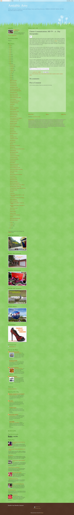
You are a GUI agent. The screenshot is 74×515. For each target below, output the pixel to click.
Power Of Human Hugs (14, 114)
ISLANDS (11, 400)
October (11, 68)
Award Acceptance (13, 99)
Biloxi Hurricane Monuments (14, 183)
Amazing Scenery (13, 160)
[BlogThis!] (44, 72)
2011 (10, 59)
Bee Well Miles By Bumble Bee (15, 218)
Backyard (11, 143)
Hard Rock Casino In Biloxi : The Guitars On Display (17, 206)
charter (40, 73)
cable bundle (36, 73)
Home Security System (13, 208)
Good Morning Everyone (14, 102)
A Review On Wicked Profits (14, 155)
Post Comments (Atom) (36, 116)
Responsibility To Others (14, 87)
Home (47, 114)
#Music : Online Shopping (18, 368)
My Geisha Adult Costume (17, 472)
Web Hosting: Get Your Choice (15, 145)
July (11, 73)
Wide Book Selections (13, 121)
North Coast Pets (12, 124)
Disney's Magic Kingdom (14, 95)
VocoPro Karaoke (17, 377)
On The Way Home (13, 109)
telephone (57, 73)
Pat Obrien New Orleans (13, 394)
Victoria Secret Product (14, 157)
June (11, 75)
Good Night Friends (13, 116)
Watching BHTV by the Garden (14, 422)
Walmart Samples (13, 211)
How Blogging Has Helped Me (15, 89)
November (12, 66)
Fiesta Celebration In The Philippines (16, 118)
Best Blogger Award (13, 136)
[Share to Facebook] (47, 72)
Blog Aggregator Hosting (14, 152)
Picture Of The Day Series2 (14, 164)
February (11, 224)
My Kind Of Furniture (13, 179)
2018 (10, 47)
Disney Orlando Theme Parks (14, 101)
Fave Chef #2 (12, 130)
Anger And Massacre (13, 199)
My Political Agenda (12, 407)
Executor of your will (12, 415)
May (11, 77)
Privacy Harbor (12, 162)
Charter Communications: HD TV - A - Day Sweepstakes (17, 195)
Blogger (42, 512)
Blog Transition (10, 455)
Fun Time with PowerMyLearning (18, 483)
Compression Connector (14, 138)
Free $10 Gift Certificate (14, 94)
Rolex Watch (12, 172)
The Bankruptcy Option (12, 489)
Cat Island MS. (11, 401)
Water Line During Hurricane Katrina (16, 174)
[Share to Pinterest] (48, 72)
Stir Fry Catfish (12, 209)
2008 (10, 228)
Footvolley (12, 191)
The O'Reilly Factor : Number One (15, 186)
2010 (10, 61)
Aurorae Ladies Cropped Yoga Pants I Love (19, 461)
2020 (10, 45)
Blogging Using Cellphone (14, 107)
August (11, 71)
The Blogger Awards (13, 177)
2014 (10, 54)
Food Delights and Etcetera (14, 367)
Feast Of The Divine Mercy (14, 119)
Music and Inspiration (13, 376)
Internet (45, 73)
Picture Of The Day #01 (14, 201)
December (12, 64)
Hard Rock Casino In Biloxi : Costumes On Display (17, 203)
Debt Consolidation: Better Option (15, 90)
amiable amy (17, 30)
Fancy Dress (12, 128)
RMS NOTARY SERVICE (13, 414)
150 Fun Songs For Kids (14, 165)
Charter (56, 40)
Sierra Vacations (12, 176)
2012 (10, 58)
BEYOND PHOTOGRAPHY (14, 352)
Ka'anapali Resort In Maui (14, 159)
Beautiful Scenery (13, 154)
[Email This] (43, 72)
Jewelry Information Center (14, 111)
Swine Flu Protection (13, 83)
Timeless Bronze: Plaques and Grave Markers (17, 184)
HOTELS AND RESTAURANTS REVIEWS (16, 394)
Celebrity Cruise (12, 142)
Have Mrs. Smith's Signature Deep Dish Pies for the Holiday (17, 450)
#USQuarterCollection (18, 352)
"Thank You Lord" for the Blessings (13, 467)
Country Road (12, 193)
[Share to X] (45, 72)
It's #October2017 (12, 361)
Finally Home (12, 104)
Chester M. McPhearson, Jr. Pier (15, 167)
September (12, 70)
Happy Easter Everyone (14, 171)
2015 (10, 52)
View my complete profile (12, 35)
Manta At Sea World (13, 80)
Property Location (13, 213)
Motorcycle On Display (14, 181)
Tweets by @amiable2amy (12, 388)
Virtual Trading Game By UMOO (15, 97)
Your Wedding (11, 421)
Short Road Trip (12, 147)
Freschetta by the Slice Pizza (13, 478)
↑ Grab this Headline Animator (37, 508)
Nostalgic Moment (13, 150)
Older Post (63, 114)
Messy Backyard (12, 140)
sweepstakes (54, 73)
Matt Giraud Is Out (13, 82)
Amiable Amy (18, 5)
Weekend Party (15, 495)
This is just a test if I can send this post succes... (17, 148)
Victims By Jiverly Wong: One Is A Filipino (17, 197)
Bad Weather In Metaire (14, 220)
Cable (33, 73)
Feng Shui (11, 135)
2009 (10, 63)
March (11, 222)
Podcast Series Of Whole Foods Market (16, 169)
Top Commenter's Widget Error (15, 126)
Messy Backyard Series (13, 133)
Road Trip (11, 106)
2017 (10, 49)
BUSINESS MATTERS (13, 360)
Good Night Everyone (13, 92)
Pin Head (11, 216)
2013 (10, 56)
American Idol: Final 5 (13, 113)
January (11, 225)
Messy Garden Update (13, 189)
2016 (10, 51)
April (11, 79)
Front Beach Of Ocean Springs (15, 214)
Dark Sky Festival (13, 131)
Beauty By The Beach (13, 123)
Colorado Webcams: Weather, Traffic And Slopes (18, 188)
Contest (42, 73)
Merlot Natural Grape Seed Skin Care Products (19, 443)
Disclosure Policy (31, 119)
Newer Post (30, 114)
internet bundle (49, 73)
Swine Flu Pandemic (13, 85)
